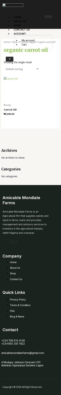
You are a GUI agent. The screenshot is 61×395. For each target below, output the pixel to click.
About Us (20, 21)
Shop (17, 25)
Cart (24, 44)
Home (17, 17)
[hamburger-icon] (48, 16)
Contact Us (22, 29)
